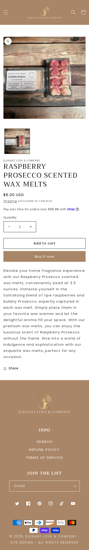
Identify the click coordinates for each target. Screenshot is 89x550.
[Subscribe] (74, 486)
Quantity (9, 217)
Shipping (10, 201)
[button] (6, 12)
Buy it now (44, 256)
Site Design (21, 542)
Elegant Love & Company (51, 536)
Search (44, 441)
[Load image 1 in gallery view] (17, 141)
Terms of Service (44, 457)
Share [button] (13, 368)
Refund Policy (44, 449)
